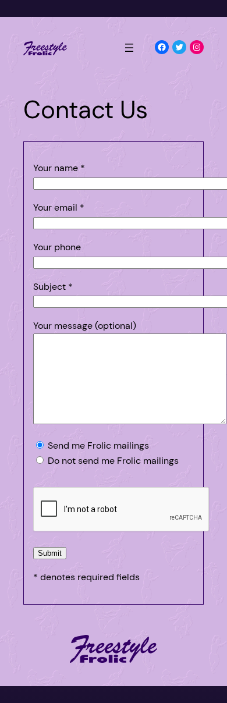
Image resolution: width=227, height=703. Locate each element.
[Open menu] (129, 48)
